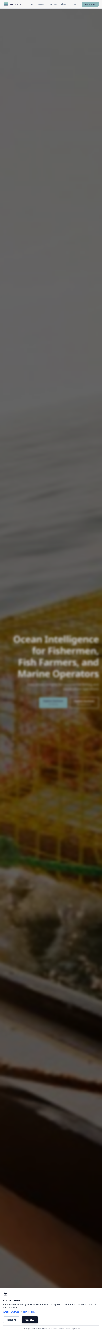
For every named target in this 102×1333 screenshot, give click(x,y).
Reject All (11, 1319)
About (63, 4)
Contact (74, 4)
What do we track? (11, 1312)
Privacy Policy (29, 1312)
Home (30, 4)
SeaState (53, 4)
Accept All (30, 1319)
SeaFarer (41, 4)
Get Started (90, 4)
